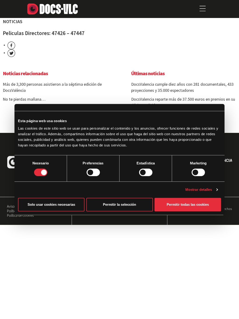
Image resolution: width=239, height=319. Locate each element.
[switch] (93, 172)
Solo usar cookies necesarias (51, 204)
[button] (202, 9)
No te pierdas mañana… (24, 99)
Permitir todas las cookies (188, 204)
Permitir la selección (119, 204)
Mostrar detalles (198, 189)
